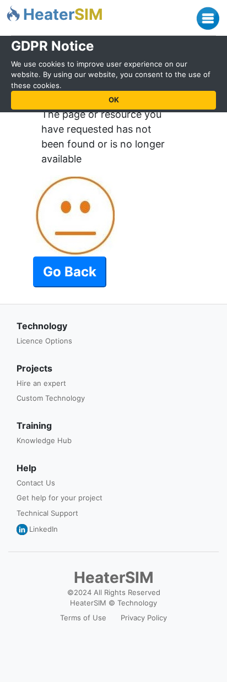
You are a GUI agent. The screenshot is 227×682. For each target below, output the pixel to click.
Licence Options (44, 340)
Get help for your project (59, 497)
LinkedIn (43, 529)
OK (114, 99)
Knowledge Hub (44, 440)
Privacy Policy (144, 617)
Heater (63, 14)
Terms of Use (83, 617)
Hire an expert (41, 383)
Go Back (69, 272)
